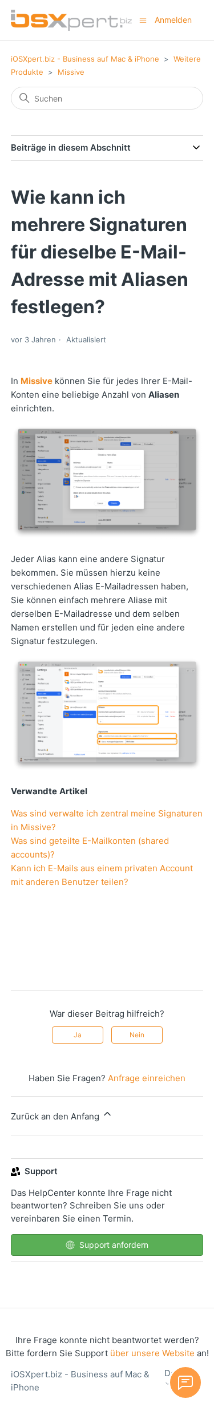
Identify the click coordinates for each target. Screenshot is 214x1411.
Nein (137, 1034)
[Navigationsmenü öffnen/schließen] (143, 20)
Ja (78, 1034)
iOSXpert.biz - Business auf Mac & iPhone (85, 58)
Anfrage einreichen (146, 1078)
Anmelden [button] (173, 20)
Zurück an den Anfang (56, 1116)
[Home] (71, 20)
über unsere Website (152, 1353)
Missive (71, 71)
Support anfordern (113, 1245)
